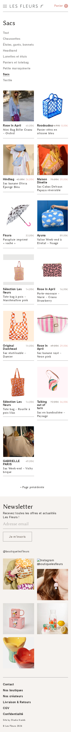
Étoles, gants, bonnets (18, 45)
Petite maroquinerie (17, 68)
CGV (6, 708)
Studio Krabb (18, 720)
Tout (6, 33)
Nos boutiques (13, 690)
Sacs (6, 74)
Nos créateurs (13, 696)
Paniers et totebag (16, 62)
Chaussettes (11, 39)
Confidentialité (13, 714)
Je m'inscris (17, 537)
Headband (10, 51)
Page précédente (33, 487)
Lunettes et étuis (15, 56)
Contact (8, 684)
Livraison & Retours (17, 702)
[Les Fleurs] (26, 6)
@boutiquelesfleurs (16, 551)
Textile (7, 80)
